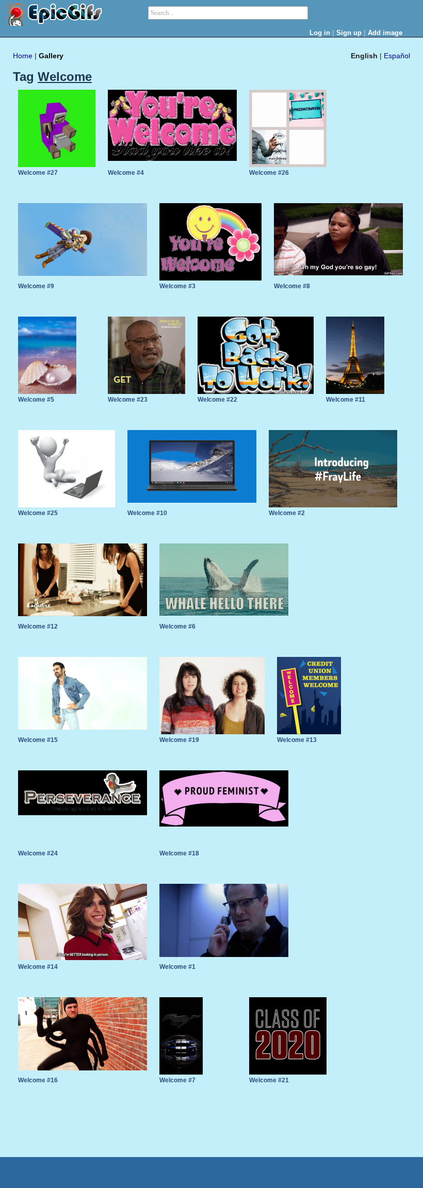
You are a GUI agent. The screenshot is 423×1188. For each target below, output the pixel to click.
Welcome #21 (269, 1080)
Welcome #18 (179, 853)
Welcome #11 (345, 400)
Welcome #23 (128, 400)
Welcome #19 (179, 740)
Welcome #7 (177, 1080)
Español (397, 56)
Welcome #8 (292, 286)
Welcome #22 (217, 400)
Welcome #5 (36, 400)
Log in (320, 33)
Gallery (51, 56)
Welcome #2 (287, 513)
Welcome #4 (126, 173)
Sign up (349, 33)
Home (22, 56)
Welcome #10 (147, 513)
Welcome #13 (297, 740)
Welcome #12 (38, 626)
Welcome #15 (38, 740)
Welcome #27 (38, 173)
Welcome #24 (38, 853)
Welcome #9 (36, 286)
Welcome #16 (38, 1080)
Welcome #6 (177, 626)
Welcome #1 (177, 967)
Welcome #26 (269, 173)
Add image (385, 33)
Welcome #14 (38, 967)
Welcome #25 (38, 513)
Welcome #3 (177, 286)
